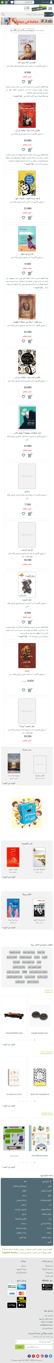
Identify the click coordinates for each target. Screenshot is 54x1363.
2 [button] (30, 1040)
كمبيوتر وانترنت (20, 1209)
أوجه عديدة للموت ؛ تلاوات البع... (27, 198)
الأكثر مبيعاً (47, 1253)
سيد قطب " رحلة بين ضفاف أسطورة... (27, 322)
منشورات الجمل (33, 982)
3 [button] (27, 1040)
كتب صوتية (31, 1249)
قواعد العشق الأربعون (14, 977)
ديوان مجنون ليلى (34, 967)
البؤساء (36, 957)
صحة (24, 1195)
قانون (49, 1242)
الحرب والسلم (42, 977)
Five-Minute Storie (40, 1155)
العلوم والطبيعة (20, 1219)
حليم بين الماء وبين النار (27, 62)
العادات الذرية (12, 957)
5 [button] (19, 1040)
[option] (40, 1015)
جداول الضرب (14, 1155)
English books (9, 1253)
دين (50, 1219)
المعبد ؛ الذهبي (13, 869)
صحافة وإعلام (46, 1209)
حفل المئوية (27, 600)
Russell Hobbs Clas (14, 1033)
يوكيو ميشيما (12, 872)
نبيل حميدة (38, 872)
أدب (50, 1205)
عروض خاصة (19, 1249)
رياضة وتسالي (46, 1223)
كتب (50, 1249)
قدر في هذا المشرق (39, 920)
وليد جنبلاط (38, 922)
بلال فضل (12, 922)
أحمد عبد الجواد (39, 778)
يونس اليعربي (13, 778)
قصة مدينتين (30, 977)
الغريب (44, 957)
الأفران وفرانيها (39, 775)
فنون (49, 1186)
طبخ (49, 1195)
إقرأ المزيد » (17, 96)
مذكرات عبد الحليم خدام (38, 972)
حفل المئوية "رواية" (27, 726)
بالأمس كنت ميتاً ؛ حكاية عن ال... (27, 130)
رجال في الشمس (19, 967)
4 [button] (23, 1040)
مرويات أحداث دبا (14, 775)
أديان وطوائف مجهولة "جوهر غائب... (27, 433)
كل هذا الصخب (27, 550)
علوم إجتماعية (21, 1228)
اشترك (19, 1347)
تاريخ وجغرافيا (45, 1200)
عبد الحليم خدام (28, 962)
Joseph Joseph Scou (39, 1033)
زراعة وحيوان (21, 1200)
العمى (39, 962)
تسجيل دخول (45, 2)
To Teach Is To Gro (14, 1094)
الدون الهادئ (20, 982)
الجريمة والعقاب (25, 957)
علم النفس (22, 1237)
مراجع (24, 1214)
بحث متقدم (42, 1249)
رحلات (49, 1233)
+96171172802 (47, 1322)
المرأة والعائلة (46, 1214)
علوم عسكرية (46, 1237)
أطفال (24, 1191)
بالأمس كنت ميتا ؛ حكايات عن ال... (27, 377)
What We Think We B (40, 1094)
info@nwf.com (46, 1325)
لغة (25, 1181)
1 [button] (34, 1040)
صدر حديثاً (8, 1249)
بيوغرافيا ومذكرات (19, 1186)
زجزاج (27, 491)
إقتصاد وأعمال (46, 1191)
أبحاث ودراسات (25, 1253)
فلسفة (49, 1228)
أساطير (23, 1205)
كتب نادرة (37, 1253)
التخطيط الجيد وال (39, 869)
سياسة (23, 1223)
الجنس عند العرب (13, 972)
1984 (24, 972)
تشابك (27, 671)
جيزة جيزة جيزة (13, 920)
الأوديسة (16, 962)
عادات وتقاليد (21, 1233)
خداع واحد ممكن (27, 254)
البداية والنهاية (15, 952)
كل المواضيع (46, 1181)
